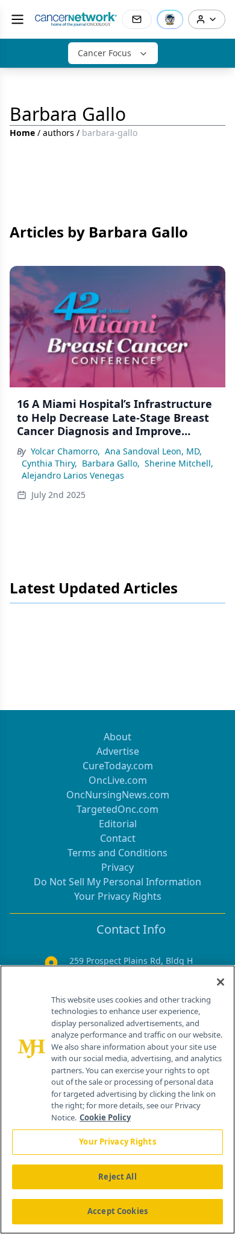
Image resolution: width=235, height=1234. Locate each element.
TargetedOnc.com (117, 809)
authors (58, 132)
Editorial (118, 823)
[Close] (220, 982)
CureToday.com (118, 765)
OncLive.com (118, 780)
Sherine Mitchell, (179, 463)
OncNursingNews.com (117, 794)
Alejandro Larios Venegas (73, 475)
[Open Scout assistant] (170, 19)
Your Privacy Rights (117, 896)
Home (22, 132)
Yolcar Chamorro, (65, 451)
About (117, 736)
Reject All (117, 1176)
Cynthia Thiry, (49, 463)
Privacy (117, 867)
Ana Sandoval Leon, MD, (153, 451)
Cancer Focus (104, 53)
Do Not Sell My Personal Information (117, 881)
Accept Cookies (117, 1211)
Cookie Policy (105, 1117)
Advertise (117, 751)
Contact (118, 838)
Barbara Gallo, (111, 463)
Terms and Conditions (117, 852)
